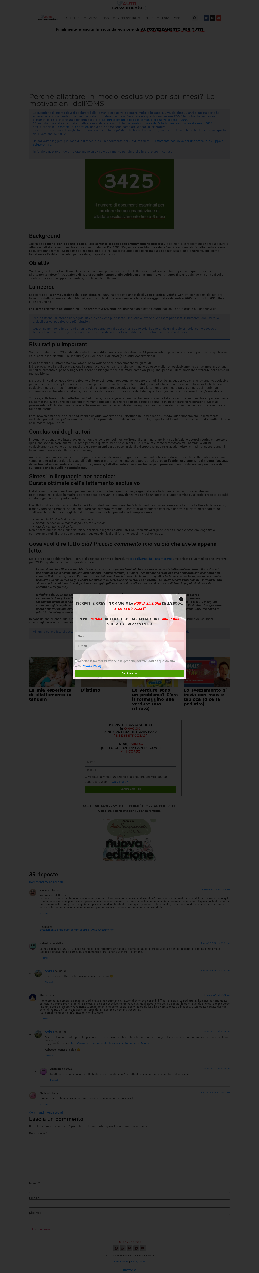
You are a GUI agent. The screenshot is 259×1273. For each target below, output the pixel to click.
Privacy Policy (91, 666)
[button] (181, 599)
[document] (129, 636)
